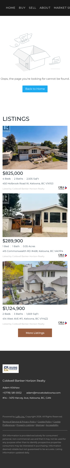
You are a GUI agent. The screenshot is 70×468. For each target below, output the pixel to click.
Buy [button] (22, 7)
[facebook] (5, 405)
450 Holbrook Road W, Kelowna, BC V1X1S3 (28, 183)
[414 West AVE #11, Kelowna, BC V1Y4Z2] (35, 283)
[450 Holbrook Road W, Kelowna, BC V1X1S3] (35, 147)
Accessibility (52, 425)
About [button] (45, 7)
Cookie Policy (45, 421)
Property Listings (25, 425)
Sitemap (40, 425)
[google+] (32, 405)
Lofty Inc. (20, 416)
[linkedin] (11, 405)
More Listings (35, 333)
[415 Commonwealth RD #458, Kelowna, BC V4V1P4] (35, 215)
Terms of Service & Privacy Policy (19, 421)
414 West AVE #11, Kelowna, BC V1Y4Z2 (25, 318)
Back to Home (35, 88)
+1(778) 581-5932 (12, 392)
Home (10, 7)
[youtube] (25, 405)
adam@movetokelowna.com (43, 392)
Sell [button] (32, 7)
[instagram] (18, 405)
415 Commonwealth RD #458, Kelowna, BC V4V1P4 (33, 251)
